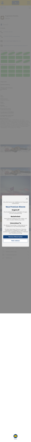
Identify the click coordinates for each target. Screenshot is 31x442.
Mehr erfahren (15, 240)
